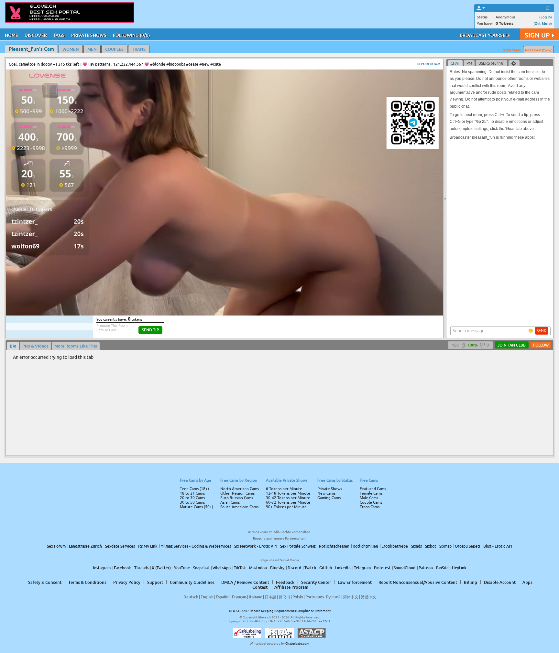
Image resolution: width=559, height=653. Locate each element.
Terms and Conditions (300, 343)
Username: (231, 304)
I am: (236, 329)
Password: (231, 317)
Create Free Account (279, 372)
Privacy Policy (293, 352)
